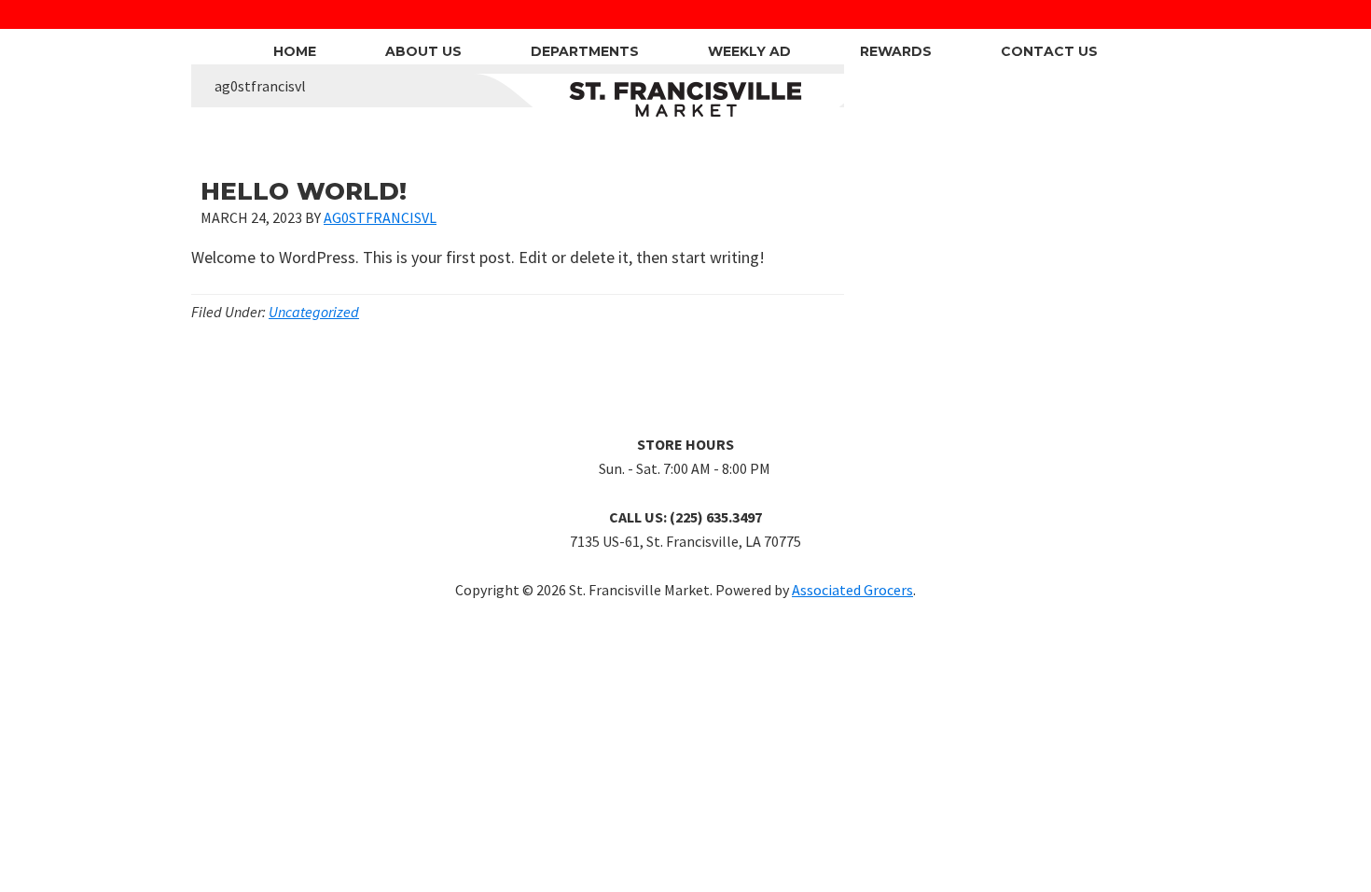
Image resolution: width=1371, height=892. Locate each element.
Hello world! (304, 191)
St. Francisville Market (686, 100)
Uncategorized (314, 311)
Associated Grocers (852, 589)
